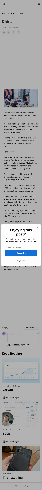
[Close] (37, 228)
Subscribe (21, 253)
